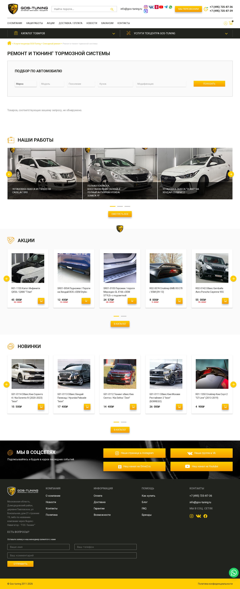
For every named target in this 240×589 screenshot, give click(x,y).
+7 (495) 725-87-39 (221, 10)
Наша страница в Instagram (137, 453)
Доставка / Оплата (70, 23)
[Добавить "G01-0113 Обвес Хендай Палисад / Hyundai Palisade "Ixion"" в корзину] (87, 407)
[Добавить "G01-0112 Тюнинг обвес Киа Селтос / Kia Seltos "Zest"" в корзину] (133, 407)
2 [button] (120, 206)
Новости (92, 23)
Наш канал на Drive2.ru (137, 466)
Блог (145, 502)
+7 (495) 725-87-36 (221, 6)
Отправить (20, 563)
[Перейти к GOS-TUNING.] (9, 44)
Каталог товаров (33, 33)
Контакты (124, 23)
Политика (51, 514)
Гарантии (99, 508)
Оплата (98, 495)
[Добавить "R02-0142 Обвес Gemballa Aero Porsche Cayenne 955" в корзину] (225, 301)
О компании (14, 23)
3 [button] (127, 206)
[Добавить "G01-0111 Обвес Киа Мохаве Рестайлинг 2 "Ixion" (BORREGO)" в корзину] (179, 407)
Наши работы (34, 23)
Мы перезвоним (188, 9)
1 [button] (112, 206)
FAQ (144, 508)
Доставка (99, 502)
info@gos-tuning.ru (131, 8)
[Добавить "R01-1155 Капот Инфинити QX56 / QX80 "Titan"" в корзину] (41, 301)
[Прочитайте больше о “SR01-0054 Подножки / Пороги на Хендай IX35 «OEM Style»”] (86, 301)
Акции (51, 23)
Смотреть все (120, 214)
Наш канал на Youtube (205, 466)
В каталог (120, 324)
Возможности (102, 514)
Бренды (147, 514)
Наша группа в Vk (205, 453)
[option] (44, 175)
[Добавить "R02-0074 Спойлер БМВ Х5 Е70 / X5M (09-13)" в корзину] (179, 301)
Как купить (148, 495)
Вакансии (107, 23)
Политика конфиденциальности (215, 583)
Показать (209, 83)
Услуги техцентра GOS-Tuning (154, 33)
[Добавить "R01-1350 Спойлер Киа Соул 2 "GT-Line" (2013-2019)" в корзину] (225, 407)
